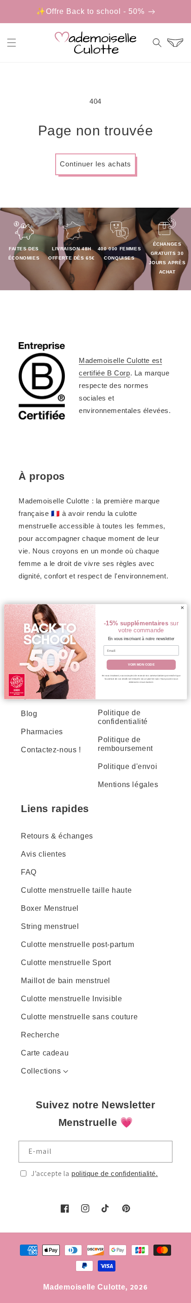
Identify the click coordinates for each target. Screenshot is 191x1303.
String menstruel (50, 926)
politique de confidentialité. (114, 1173)
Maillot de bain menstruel (65, 981)
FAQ (29, 872)
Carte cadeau (45, 1053)
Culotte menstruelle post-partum (77, 944)
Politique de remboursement (125, 744)
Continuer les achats (95, 164)
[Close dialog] (182, 607)
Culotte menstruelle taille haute (76, 890)
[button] (11, 42)
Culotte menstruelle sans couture (79, 1017)
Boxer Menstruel (50, 908)
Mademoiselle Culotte (84, 1287)
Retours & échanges (57, 836)
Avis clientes (43, 854)
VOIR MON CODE (141, 664)
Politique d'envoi (127, 766)
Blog (29, 714)
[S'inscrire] (162, 1152)
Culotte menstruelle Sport (66, 962)
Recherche (40, 1035)
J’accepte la (94, 1173)
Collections (41, 1071)
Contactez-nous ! (51, 750)
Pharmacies (42, 732)
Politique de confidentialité (123, 717)
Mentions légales (128, 784)
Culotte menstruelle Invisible (71, 999)
